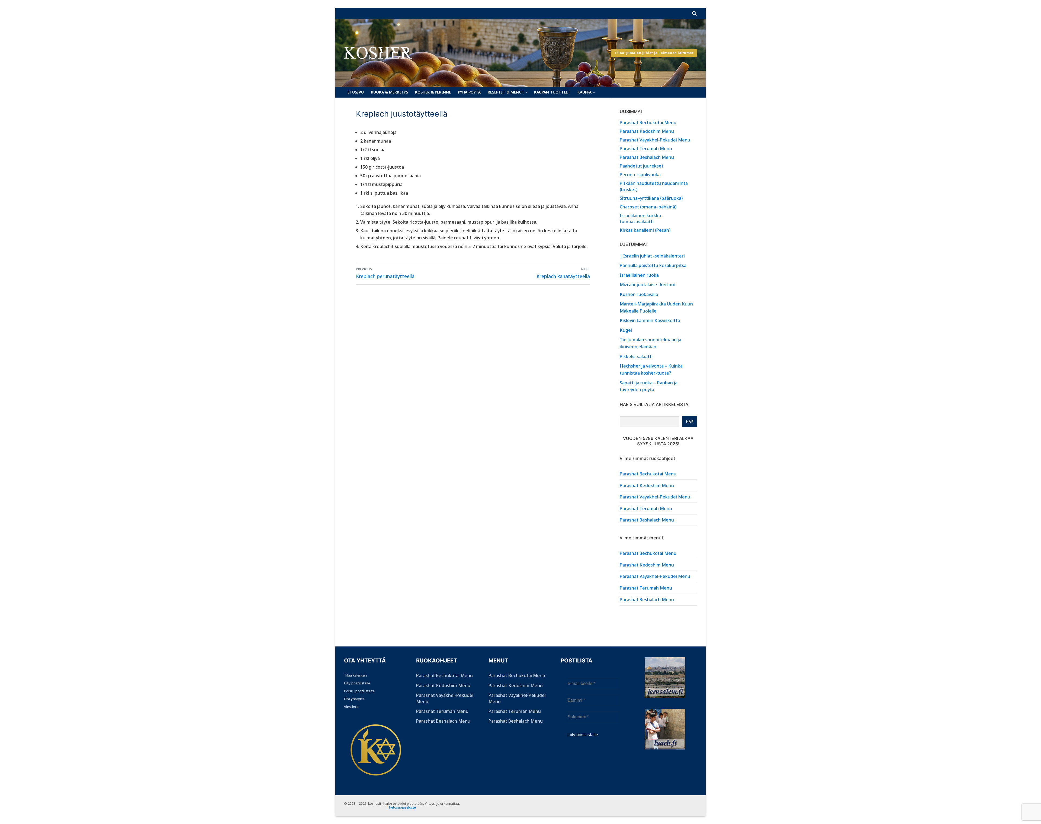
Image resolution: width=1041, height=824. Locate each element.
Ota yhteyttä (354, 698)
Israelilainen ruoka (639, 275)
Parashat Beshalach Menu (647, 157)
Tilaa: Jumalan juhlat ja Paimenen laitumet (654, 52)
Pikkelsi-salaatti (636, 356)
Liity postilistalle (357, 683)
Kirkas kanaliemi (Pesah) (645, 230)
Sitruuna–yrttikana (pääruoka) (651, 198)
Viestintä (351, 706)
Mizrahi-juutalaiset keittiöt (648, 285)
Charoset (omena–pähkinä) (648, 207)
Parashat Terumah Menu (646, 149)
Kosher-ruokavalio (639, 294)
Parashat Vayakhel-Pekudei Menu (655, 140)
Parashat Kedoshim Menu (647, 131)
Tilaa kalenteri (355, 675)
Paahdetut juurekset (641, 166)
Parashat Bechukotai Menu (648, 122)
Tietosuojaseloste (402, 807)
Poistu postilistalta (359, 690)
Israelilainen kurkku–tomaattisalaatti (642, 218)
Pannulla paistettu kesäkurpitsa (653, 265)
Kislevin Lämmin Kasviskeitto (650, 320)
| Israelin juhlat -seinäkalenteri (652, 256)
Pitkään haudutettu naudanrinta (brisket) (654, 186)
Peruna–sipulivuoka (640, 175)
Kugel (626, 330)
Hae (689, 421)
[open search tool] (694, 13)
